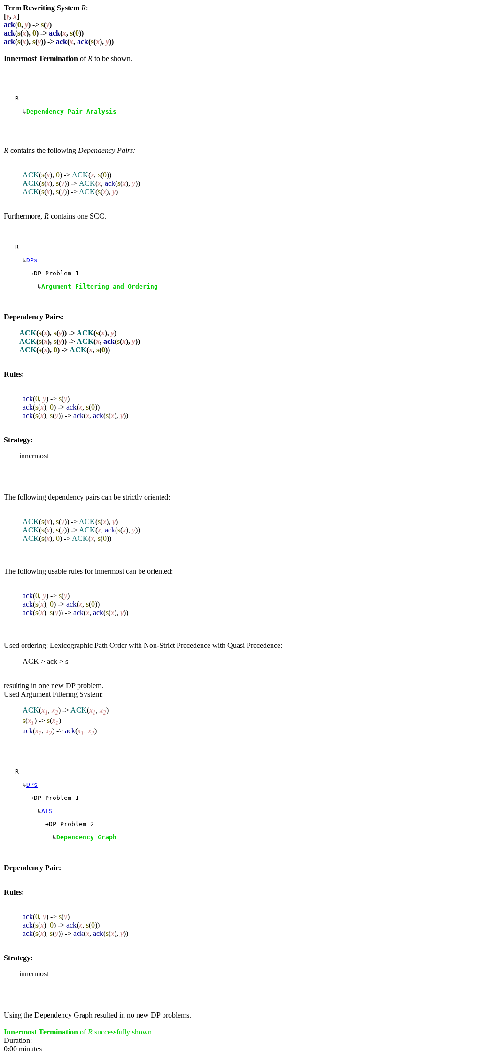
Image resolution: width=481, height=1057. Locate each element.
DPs (32, 260)
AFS (47, 810)
